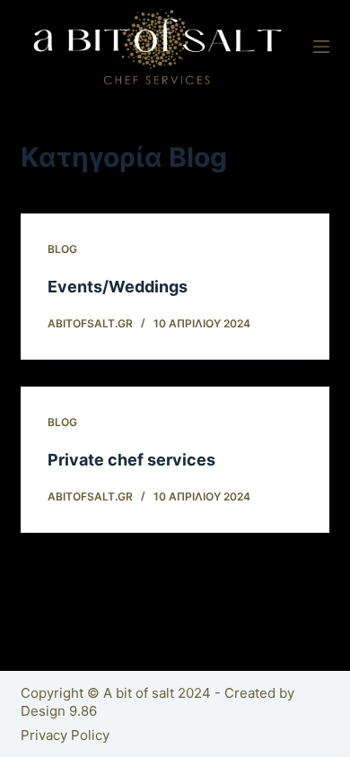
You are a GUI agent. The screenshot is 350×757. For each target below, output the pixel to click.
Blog (62, 249)
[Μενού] (321, 47)
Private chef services (131, 459)
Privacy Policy (65, 735)
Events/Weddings (118, 286)
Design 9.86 (59, 710)
